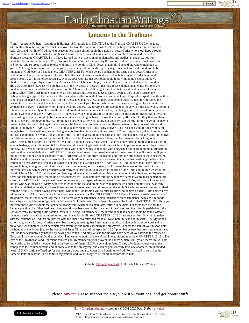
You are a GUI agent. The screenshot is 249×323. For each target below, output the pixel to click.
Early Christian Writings (89, 308)
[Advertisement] (197, 66)
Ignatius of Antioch (40, 3)
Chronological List (107, 264)
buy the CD (74, 294)
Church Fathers (20, 3)
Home (6, 3)
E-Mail (158, 308)
